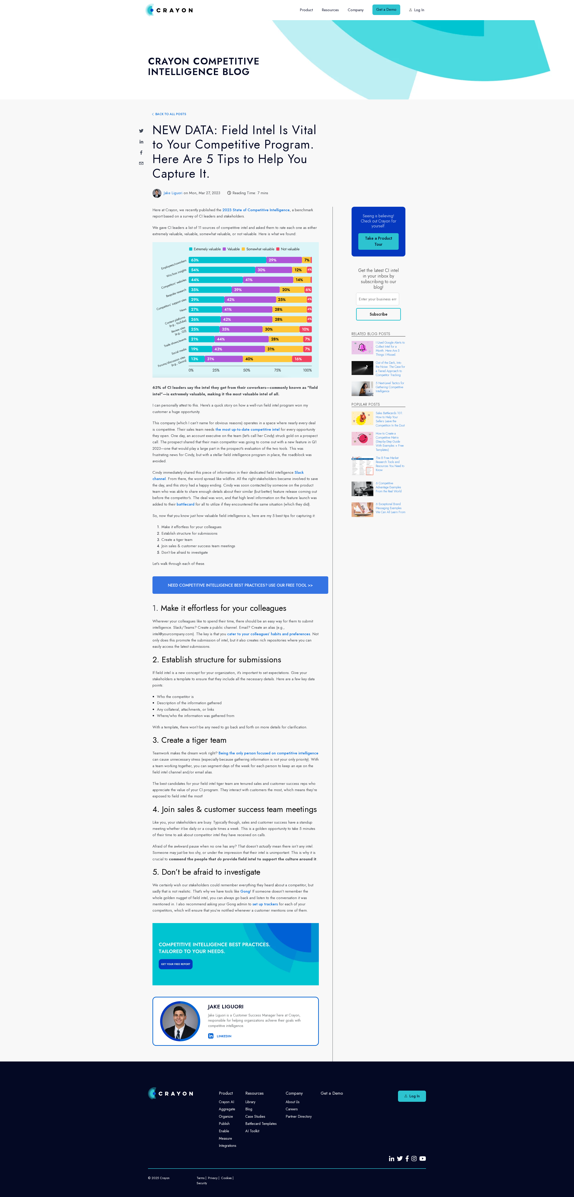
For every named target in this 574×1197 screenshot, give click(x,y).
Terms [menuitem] (200, 1178)
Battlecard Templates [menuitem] (261, 1123)
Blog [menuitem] (248, 1109)
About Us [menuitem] (293, 1101)
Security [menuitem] (202, 1183)
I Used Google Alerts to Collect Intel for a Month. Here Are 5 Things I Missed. (390, 348)
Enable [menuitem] (224, 1131)
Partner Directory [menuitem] (299, 1116)
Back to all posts (170, 114)
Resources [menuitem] (330, 10)
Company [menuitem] (355, 10)
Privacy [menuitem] (212, 1178)
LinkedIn (223, 1036)
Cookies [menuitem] (226, 1178)
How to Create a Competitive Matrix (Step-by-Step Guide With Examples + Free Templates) (390, 441)
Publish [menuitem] (224, 1123)
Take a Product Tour (378, 241)
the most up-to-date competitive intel (247, 429)
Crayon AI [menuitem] (226, 1101)
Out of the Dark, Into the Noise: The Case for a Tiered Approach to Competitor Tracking (390, 369)
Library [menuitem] (250, 1101)
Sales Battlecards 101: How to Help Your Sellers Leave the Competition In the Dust (390, 419)
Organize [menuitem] (226, 1116)
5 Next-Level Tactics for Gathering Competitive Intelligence (390, 387)
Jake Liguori (173, 193)
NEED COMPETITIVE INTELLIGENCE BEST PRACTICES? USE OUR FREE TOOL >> (240, 585)
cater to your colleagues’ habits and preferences (268, 634)
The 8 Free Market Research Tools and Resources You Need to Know (390, 464)
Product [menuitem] (306, 10)
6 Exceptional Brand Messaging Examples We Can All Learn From (390, 508)
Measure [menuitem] (225, 1138)
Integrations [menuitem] (227, 1145)
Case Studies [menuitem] (255, 1116)
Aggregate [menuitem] (227, 1109)
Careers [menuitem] (292, 1109)
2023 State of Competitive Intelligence (256, 210)
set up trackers (265, 904)
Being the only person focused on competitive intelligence (268, 753)
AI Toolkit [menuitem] (252, 1131)
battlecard (185, 504)
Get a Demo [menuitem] (386, 9)
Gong (245, 891)
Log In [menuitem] (419, 10)
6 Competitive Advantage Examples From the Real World (389, 487)
